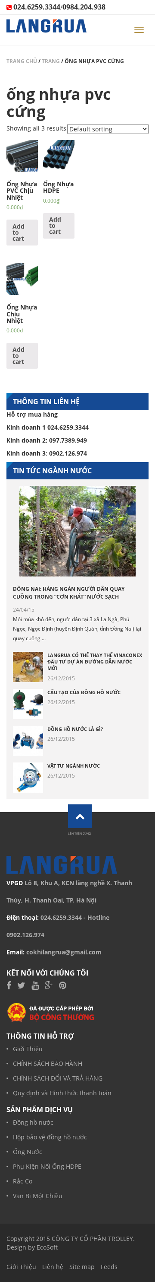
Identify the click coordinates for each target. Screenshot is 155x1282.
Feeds (109, 1267)
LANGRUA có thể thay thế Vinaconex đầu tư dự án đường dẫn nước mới (94, 662)
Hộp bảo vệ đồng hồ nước (50, 1137)
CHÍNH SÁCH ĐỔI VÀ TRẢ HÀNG (57, 1078)
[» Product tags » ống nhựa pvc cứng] (46, 30)
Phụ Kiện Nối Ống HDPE (47, 1166)
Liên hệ (52, 1267)
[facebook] (8, 986)
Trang (51, 61)
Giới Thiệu (28, 1049)
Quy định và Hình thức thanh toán (62, 1093)
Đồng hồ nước (33, 1122)
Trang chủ (21, 61)
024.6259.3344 (61, 917)
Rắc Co (22, 1181)
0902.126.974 (25, 935)
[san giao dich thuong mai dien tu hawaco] (51, 1012)
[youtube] (35, 986)
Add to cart (18, 232)
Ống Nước (27, 1152)
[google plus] (49, 986)
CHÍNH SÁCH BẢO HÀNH (47, 1063)
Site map (82, 1267)
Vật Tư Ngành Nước (73, 765)
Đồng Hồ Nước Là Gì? (75, 729)
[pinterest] (62, 986)
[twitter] (21, 986)
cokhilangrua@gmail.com (64, 952)
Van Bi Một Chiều (37, 1196)
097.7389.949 (68, 440)
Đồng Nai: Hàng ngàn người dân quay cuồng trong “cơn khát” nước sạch (68, 592)
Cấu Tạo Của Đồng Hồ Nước (84, 692)
